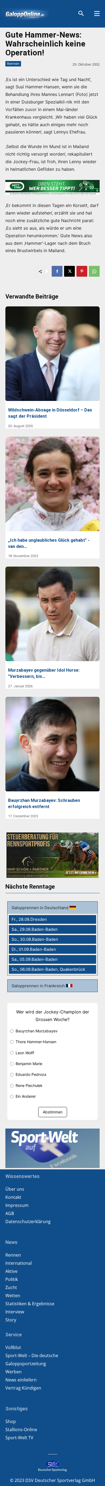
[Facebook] (57, 271)
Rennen (13, 63)
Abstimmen (52, 1112)
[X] (69, 271)
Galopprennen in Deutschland (40, 907)
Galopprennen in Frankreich (39, 985)
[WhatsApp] (94, 271)
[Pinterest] (81, 271)
